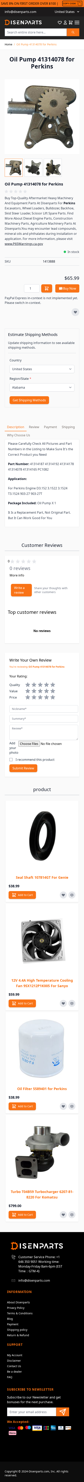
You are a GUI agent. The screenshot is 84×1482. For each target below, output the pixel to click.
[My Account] (65, 22)
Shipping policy (17, 1330)
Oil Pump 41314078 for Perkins (36, 44)
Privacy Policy (15, 1308)
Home (8, 44)
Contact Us (14, 1366)
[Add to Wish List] (75, 312)
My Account (14, 1355)
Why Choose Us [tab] (18, 435)
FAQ (9, 1377)
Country (15, 360)
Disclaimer (14, 1360)
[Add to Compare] (71, 895)
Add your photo (13, 748)
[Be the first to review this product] (42, 191)
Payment (12, 1324)
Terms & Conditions (20, 1313)
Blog (10, 1319)
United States (65, 12)
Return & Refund (18, 1335)
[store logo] (23, 22)
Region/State (20, 378)
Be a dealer (14, 1371)
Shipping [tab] (68, 427)
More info (17, 575)
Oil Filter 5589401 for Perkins (42, 1088)
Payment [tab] (50, 427)
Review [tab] (34, 427)
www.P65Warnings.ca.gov (24, 244)
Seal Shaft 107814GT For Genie (42, 877)
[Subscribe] (62, 1411)
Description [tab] (15, 427)
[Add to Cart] (46, 288)
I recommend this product (35, 759)
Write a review (19, 590)
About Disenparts (18, 1302)
